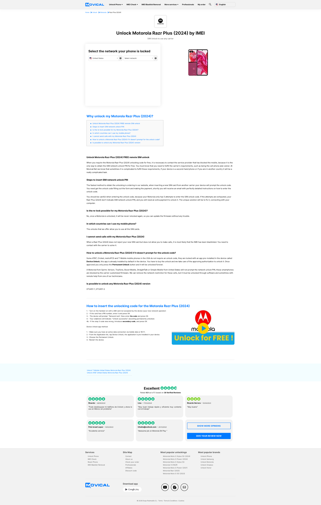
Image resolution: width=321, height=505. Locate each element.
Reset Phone (93, 462)
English (222, 5)
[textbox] (104, 58)
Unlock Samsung (207, 459)
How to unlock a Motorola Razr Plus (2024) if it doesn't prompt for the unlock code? (126, 139)
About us (129, 459)
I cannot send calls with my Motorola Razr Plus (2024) (114, 136)
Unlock (94, 12)
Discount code (131, 471)
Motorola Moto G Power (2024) (175, 459)
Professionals (188, 4)
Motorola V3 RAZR (170, 465)
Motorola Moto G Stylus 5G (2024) (176, 456)
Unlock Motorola (207, 462)
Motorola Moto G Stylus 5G (173, 462)
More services (171, 4)
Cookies (181, 501)
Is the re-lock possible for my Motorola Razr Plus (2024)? (115, 130)
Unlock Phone (115, 4)
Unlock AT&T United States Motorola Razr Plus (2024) (107, 373)
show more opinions (209, 426)
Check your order (132, 462)
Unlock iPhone (206, 456)
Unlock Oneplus (207, 465)
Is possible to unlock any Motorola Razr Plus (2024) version (116, 143)
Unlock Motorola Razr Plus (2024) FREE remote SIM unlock (116, 123)
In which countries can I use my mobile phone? (111, 133)
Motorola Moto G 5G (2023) (174, 474)
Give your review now (209, 436)
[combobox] (104, 58)
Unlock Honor (206, 468)
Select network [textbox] (131, 58)
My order (202, 4)
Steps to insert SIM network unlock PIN (108, 127)
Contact (128, 456)
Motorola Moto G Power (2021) (175, 468)
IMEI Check (131, 4)
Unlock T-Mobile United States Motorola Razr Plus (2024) (109, 370)
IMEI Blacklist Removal (151, 4)
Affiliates (128, 468)
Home (87, 12)
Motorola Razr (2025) (171, 471)
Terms (160, 501)
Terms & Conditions (170, 501)
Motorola (103, 12)
